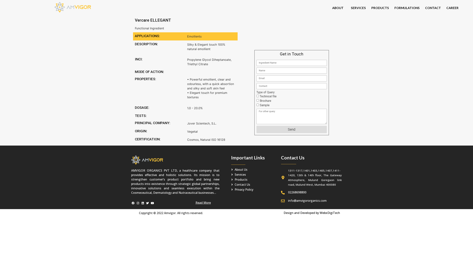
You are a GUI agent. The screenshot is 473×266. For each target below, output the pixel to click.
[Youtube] (152, 203)
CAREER (452, 8)
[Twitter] (147, 203)
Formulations (407, 8)
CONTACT (433, 8)
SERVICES (358, 8)
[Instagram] (138, 203)
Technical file (268, 96)
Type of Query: (265, 92)
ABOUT (337, 8)
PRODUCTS (380, 8)
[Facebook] (133, 203)
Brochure (265, 101)
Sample (265, 105)
